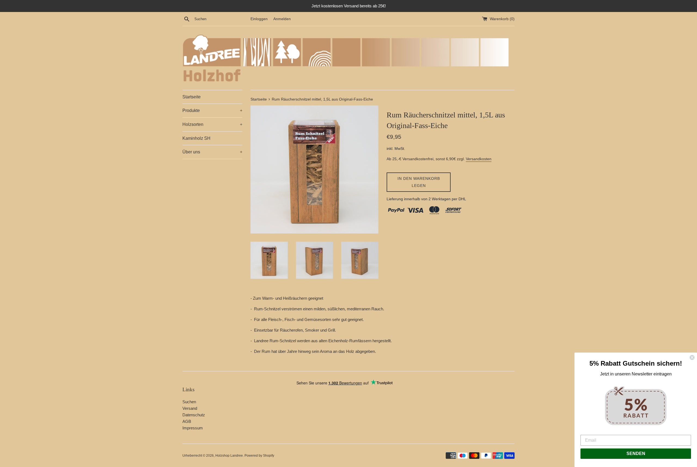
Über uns (212, 152)
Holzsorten (212, 124)
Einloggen (259, 19)
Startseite (191, 97)
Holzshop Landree (229, 455)
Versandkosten (478, 159)
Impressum (192, 428)
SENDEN (635, 453)
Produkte (212, 110)
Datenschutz (193, 415)
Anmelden (282, 19)
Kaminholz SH (196, 138)
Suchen (189, 401)
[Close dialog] (692, 357)
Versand (189, 408)
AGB (186, 421)
